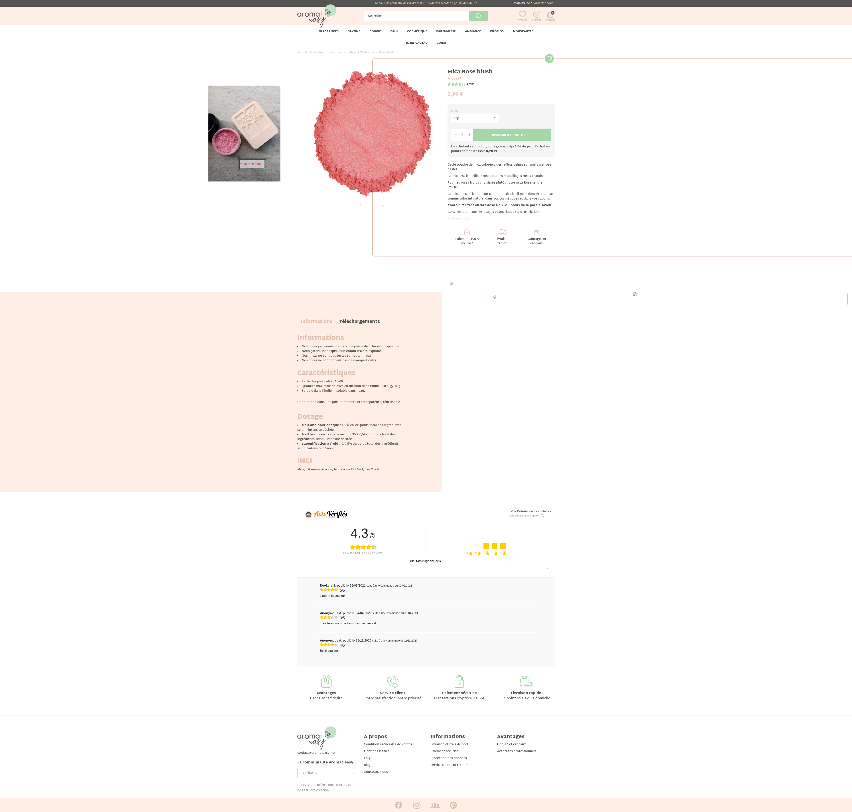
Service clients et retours (449, 765)
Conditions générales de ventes (388, 744)
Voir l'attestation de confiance (531, 511)
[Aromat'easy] (316, 16)
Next (382, 205)
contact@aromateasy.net (316, 753)
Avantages (326, 693)
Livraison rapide (502, 241)
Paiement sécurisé (459, 693)
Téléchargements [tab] (359, 322)
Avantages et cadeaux (536, 241)
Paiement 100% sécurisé (467, 241)
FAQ (367, 758)
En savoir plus (458, 218)
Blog (367, 765)
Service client (392, 693)
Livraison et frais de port (449, 744)
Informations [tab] (316, 322)
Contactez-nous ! (543, 3)
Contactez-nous (376, 772)
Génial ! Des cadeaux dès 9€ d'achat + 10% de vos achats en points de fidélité (426, 3)
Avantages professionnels (516, 751)
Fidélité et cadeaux (511, 744)
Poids (454, 111)
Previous (361, 205)
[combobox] (475, 118)
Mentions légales (376, 751)
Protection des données (448, 758)
